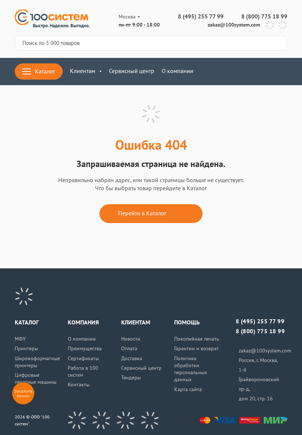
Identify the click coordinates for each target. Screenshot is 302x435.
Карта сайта (188, 389)
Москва (127, 17)
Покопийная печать (196, 339)
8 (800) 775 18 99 (264, 16)
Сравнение (239, 71)
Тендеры (131, 378)
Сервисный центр (131, 71)
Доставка (131, 358)
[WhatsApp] (282, 24)
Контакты (78, 385)
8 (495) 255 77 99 (201, 16)
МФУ (20, 339)
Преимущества (85, 348)
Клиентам (82, 71)
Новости (130, 339)
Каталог (45, 71)
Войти (217, 71)
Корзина (282, 71)
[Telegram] (269, 24)
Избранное (261, 71)
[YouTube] (101, 420)
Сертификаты (83, 358)
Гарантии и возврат (196, 348)
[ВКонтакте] (77, 420)
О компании (177, 71)
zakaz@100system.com (234, 25)
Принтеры (26, 348)
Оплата (129, 348)
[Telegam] (125, 420)
